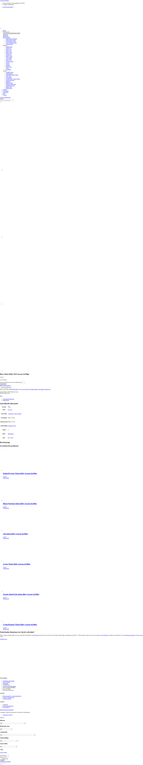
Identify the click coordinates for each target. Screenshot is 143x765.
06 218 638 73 (105, 635)
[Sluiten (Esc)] (5, 763)
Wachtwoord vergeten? (5, 761)
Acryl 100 (24, 389)
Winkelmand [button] (6, 478)
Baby (28, 389)
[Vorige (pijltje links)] (0, 764)
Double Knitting (34, 389)
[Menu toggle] (0, 28)
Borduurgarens (6, 37)
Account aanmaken (3, 752)
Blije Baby (15, 389)
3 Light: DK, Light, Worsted (14, 413)
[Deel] (3, 763)
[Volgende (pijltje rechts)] (2, 764)
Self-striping (41, 389)
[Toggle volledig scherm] (2, 763)
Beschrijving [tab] (6, 400)
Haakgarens (6, 36)
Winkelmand (3, 384)
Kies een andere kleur (6, 387)
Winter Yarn (47, 389)
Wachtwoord (3, 757)
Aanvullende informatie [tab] (8, 399)
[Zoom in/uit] (0, 763)
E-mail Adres (3, 755)
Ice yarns (10, 409)
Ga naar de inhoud (4, 0)
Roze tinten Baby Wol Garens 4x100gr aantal (10, 382)
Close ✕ (2, 717)
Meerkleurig (11, 433)
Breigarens (5, 34)
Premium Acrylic (12, 425)
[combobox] (7, 100)
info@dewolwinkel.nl (130, 635)
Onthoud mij (4, 758)
